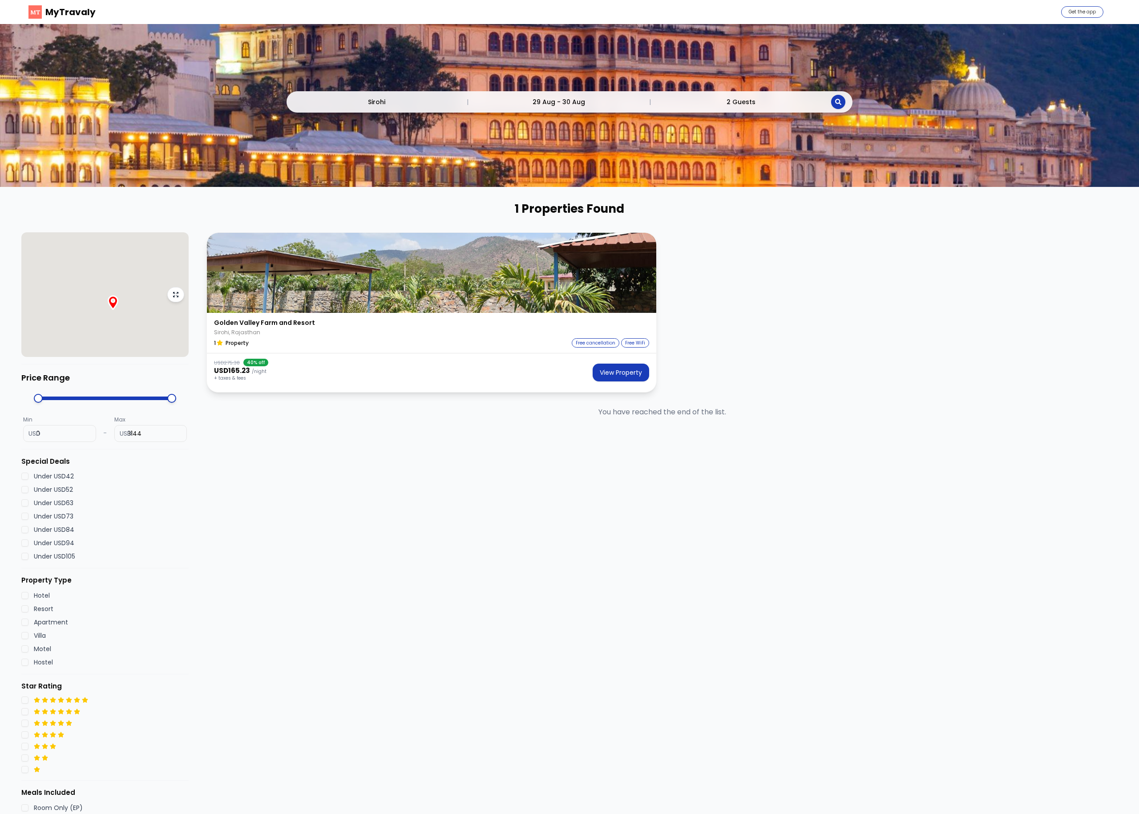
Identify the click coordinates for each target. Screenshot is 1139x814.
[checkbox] (24, 476)
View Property (621, 372)
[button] (431, 273)
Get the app (1082, 11)
